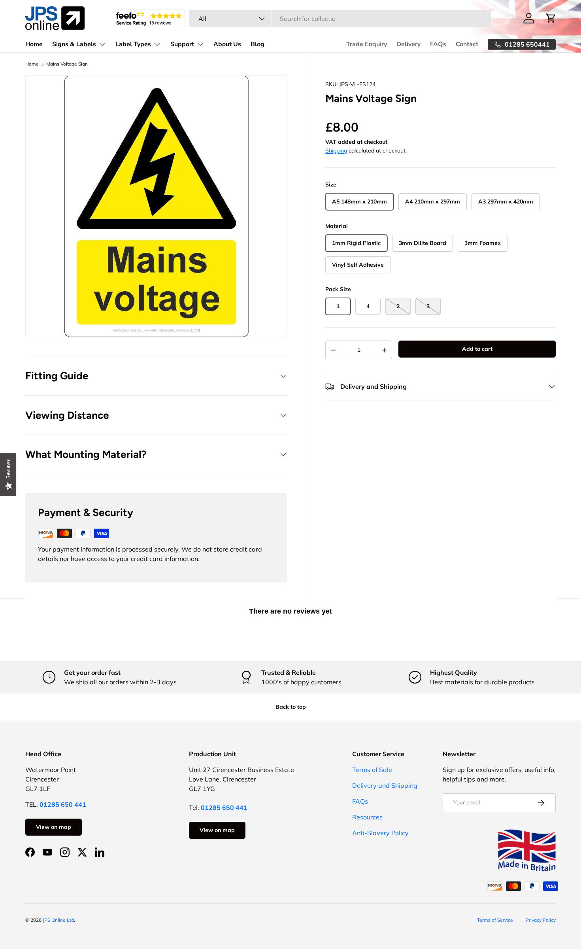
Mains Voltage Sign (67, 64)
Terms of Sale (372, 770)
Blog (257, 44)
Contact (467, 44)
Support (182, 44)
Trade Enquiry (366, 44)
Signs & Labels (74, 44)
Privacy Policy (541, 920)
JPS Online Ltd (58, 920)
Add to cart (477, 348)
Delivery (408, 44)
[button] (551, 18)
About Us (227, 44)
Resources (367, 817)
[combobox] (339, 18)
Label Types (133, 44)
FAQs (438, 44)
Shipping (336, 150)
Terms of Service (495, 920)
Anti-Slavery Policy (380, 833)
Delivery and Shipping (384, 785)
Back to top (290, 706)
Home (34, 44)
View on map (53, 826)
